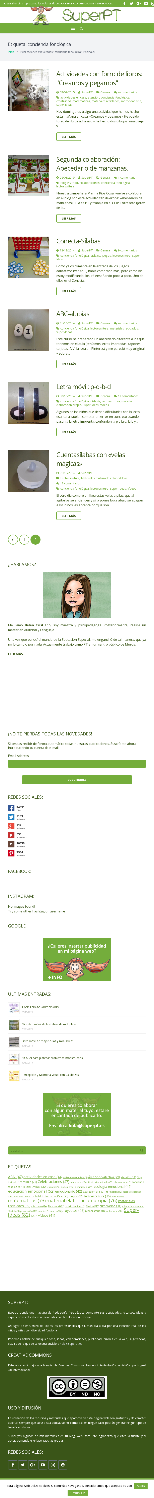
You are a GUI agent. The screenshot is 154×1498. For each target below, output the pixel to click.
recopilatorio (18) (95, 1211)
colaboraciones (90, 183)
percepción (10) (28, 1211)
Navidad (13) (92, 1206)
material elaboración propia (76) (82, 1200)
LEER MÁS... (16, 654)
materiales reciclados (106, 101)
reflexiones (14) (114, 1210)
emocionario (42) (68, 1191)
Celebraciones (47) (53, 1181)
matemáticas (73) (27, 1200)
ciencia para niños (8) (80, 1182)
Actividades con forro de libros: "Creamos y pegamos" (99, 78)
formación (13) (114, 1191)
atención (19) (128, 1177)
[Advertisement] (77, 693)
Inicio (11, 52)
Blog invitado (69, 183)
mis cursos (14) (39, 1206)
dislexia (95, 255)
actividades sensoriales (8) (75, 1177)
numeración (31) (110, 1206)
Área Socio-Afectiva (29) (104, 1177)
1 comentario (127, 177)
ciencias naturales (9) (101, 1182)
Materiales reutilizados (96, 478)
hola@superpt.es (71, 1343)
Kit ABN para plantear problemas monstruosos (52, 1058)
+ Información (77, 1492)
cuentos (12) (53, 1186)
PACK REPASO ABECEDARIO (40, 1007)
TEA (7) (34, 1215)
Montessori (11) (56, 1206)
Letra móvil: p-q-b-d (83, 386)
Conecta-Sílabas (78, 241)
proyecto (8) (55, 1211)
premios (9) (43, 1211)
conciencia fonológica (115, 97)
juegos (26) (76, 1196)
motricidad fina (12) (75, 1206)
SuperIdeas (119, 478)
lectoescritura (65, 186)
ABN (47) (15, 1176)
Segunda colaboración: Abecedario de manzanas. (92, 164)
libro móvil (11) (119, 1196)
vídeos (104, 405)
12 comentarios (128, 396)
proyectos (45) (72, 1210)
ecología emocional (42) (113, 1186)
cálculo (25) (30, 1182)
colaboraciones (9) (122, 1182)
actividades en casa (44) (43, 1176)
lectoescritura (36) (97, 1196)
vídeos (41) (46, 1215)
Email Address (18, 756)
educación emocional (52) (31, 1191)
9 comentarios (127, 250)
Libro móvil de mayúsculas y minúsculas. (48, 1041)
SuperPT (87, 92)
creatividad (63, 101)
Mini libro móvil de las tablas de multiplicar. (49, 1024)
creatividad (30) (36, 1187)
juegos (106, 255)
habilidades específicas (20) (51, 1196)
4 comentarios (127, 92)
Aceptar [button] (141, 1485)
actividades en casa (73, 97)
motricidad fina (131, 101)
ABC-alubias (72, 313)
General (105, 92)
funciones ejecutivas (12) (21, 1196)
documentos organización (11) (77, 1186)
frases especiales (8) (132, 1191)
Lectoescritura (69, 478)
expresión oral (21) (94, 1191)
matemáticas (81, 101)
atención (93, 97)
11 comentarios (70, 483)
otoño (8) (15, 1211)
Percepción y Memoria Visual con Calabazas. (50, 1075)
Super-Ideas (64, 105)
